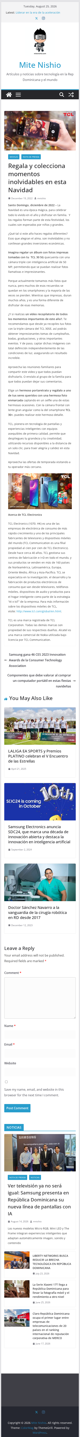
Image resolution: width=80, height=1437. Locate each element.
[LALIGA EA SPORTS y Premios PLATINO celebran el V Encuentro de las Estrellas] (40, 710)
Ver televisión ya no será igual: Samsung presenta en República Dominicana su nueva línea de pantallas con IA (39, 1199)
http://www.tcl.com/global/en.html (39, 611)
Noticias (35, 1177)
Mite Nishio (40, 64)
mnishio (41, 198)
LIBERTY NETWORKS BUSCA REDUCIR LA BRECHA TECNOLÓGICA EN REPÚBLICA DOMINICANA (52, 1262)
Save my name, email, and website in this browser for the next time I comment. (34, 1092)
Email (9, 1044)
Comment (12, 973)
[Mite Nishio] (9, 94)
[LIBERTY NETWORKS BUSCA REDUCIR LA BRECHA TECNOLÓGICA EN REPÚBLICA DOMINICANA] (17, 1264)
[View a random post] (71, 94)
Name (10, 1026)
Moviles (14, 156)
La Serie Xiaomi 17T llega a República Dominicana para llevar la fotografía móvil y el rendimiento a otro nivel (51, 1291)
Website (10, 1063)
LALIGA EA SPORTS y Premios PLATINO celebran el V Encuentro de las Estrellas (38, 756)
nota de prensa (31, 156)
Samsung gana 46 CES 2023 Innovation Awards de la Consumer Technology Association (37, 660)
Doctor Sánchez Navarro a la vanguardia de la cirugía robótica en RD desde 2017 (37, 912)
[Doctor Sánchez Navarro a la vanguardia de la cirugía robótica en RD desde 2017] (40, 866)
